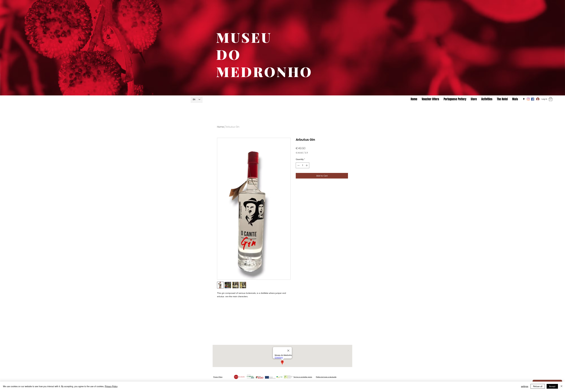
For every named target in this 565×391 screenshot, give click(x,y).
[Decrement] (298, 165)
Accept (552, 386)
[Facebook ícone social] (532, 99)
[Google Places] (523, 99)
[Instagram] (528, 99)
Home (220, 127)
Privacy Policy (217, 377)
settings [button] (524, 386)
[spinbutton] (302, 165)
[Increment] (307, 165)
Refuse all (537, 386)
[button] (550, 99)
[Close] (561, 386)
